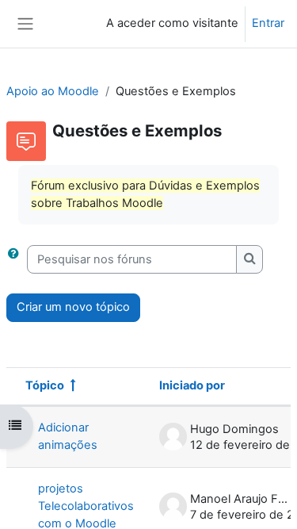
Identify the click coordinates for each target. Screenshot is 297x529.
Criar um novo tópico (73, 307)
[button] (16, 259)
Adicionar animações (67, 436)
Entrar (268, 23)
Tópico (44, 385)
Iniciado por (192, 385)
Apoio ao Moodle (52, 91)
